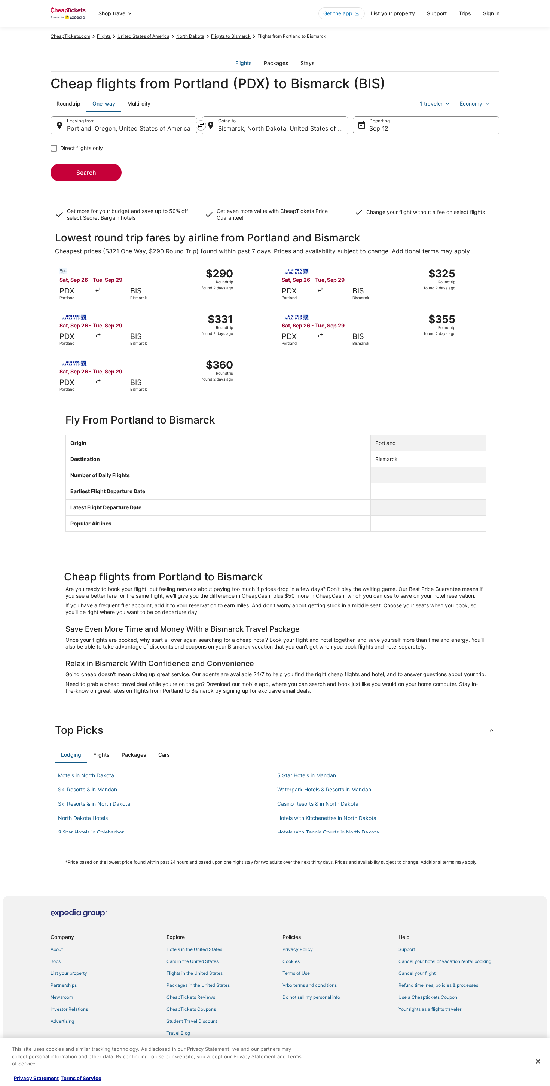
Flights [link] (104, 36)
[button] (275, 730)
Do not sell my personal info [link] (311, 997)
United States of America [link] (143, 36)
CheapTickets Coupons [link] (191, 1009)
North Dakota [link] (190, 36)
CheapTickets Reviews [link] (190, 997)
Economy (471, 103)
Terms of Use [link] (296, 973)
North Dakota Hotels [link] (83, 818)
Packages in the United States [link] (198, 985)
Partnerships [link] (64, 985)
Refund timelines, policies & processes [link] (438, 985)
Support (437, 13)
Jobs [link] (56, 961)
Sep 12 (378, 128)
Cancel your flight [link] (417, 973)
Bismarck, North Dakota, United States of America (283, 128)
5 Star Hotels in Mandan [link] (306, 775)
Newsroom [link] (62, 997)
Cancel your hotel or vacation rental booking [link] (444, 961)
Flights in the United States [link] (194, 973)
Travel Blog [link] (178, 1033)
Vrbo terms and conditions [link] (309, 985)
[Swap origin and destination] (201, 125)
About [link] (57, 949)
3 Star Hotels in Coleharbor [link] (91, 832)
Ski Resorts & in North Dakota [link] (94, 803)
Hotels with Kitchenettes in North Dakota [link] (326, 818)
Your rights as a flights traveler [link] (429, 1009)
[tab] (243, 63)
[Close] (538, 1061)
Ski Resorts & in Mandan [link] (87, 789)
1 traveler (431, 103)
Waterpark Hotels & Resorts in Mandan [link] (324, 789)
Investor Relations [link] (69, 1009)
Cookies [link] (291, 961)
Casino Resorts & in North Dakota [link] (317, 803)
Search (86, 172)
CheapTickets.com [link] (70, 36)
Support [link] (406, 949)
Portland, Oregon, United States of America (128, 128)
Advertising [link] (62, 1021)
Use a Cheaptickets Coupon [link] (427, 997)
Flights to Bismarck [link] (231, 36)
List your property (393, 13)
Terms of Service (81, 1078)
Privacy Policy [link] (297, 949)
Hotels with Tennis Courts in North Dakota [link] (328, 832)
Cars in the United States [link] (192, 961)
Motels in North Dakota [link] (86, 775)
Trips (465, 13)
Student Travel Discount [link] (191, 1021)
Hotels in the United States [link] (194, 949)
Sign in (491, 13)
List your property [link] (69, 973)
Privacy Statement (36, 1078)
